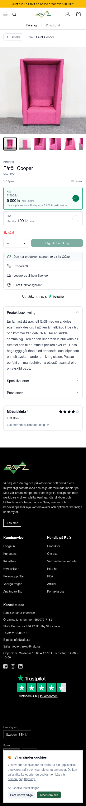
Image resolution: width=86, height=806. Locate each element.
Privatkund (53, 25)
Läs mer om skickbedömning (26, 425)
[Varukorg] (78, 14)
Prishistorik (15, 392)
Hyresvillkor (11, 569)
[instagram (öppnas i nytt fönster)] (13, 666)
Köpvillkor (9, 561)
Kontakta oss (55, 591)
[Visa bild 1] (10, 143)
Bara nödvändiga (21, 795)
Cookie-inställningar (26, 788)
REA (50, 576)
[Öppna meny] (5, 14)
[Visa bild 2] (25, 143)
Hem (30, 37)
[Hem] (43, 14)
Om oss (52, 553)
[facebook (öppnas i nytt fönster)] (5, 666)
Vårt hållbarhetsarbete (62, 561)
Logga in (9, 546)
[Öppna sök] (14, 14)
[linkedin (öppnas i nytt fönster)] (20, 666)
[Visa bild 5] (70, 143)
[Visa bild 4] (55, 143)
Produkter (53, 546)
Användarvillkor (13, 591)
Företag (31, 25)
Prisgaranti (21, 266)
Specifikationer (18, 380)
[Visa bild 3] (40, 143)
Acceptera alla (48, 795)
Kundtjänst (10, 553)
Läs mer (12, 523)
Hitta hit (52, 569)
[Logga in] (67, 14)
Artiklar (51, 584)
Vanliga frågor (12, 584)
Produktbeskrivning (21, 312)
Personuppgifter (13, 576)
